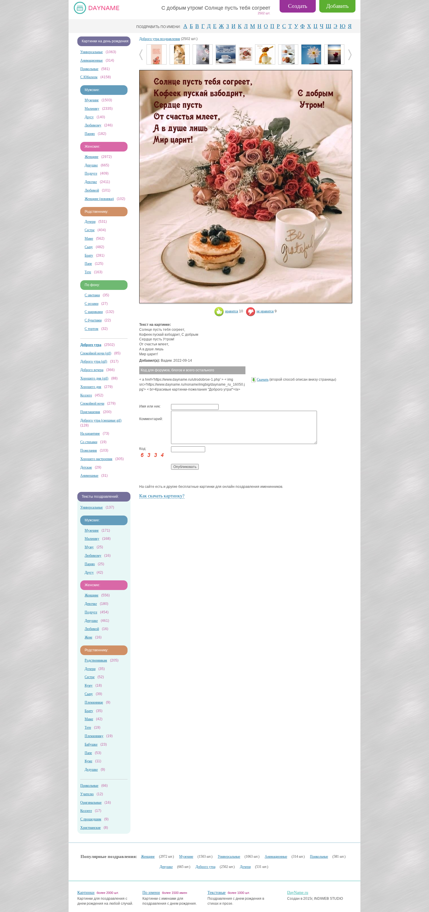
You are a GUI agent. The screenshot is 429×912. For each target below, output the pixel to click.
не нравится (265, 311)
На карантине (90, 433)
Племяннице (94, 702)
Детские (86, 467)
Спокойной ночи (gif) (95, 353)
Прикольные (89, 69)
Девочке (91, 182)
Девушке (91, 165)
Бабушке (91, 744)
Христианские (90, 828)
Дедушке (91, 769)
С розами (91, 304)
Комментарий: (151, 419)
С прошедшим (90, 819)
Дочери (90, 222)
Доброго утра (205, 867)
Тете (88, 272)
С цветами (92, 295)
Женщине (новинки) (99, 199)
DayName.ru (297, 892)
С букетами (93, 320)
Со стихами (88, 442)
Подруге (91, 173)
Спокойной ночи (92, 403)
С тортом (91, 329)
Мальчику (92, 109)
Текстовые (216, 892)
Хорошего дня (90, 387)
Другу (89, 117)
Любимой (92, 190)
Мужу (89, 547)
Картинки (86, 892)
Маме (89, 238)
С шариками (94, 312)
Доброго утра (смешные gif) (100, 420)
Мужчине (92, 100)
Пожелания (88, 450)
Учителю (87, 794)
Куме (88, 761)
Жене (88, 637)
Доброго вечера (91, 370)
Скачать (262, 379)
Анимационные (91, 60)
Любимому (93, 125)
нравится (231, 311)
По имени (151, 892)
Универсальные (91, 52)
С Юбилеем (88, 77)
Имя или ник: (150, 406)
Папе (88, 264)
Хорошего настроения (96, 459)
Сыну (89, 247)
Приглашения (90, 412)
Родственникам (96, 660)
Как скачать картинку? (161, 495)
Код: (142, 449)
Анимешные (89, 476)
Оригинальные (91, 802)
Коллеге (86, 395)
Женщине (91, 157)
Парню (90, 134)
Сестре (90, 230)
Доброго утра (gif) (93, 361)
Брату (89, 255)
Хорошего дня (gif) (94, 378)
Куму (89, 685)
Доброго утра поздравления (159, 39)
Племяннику (94, 736)
